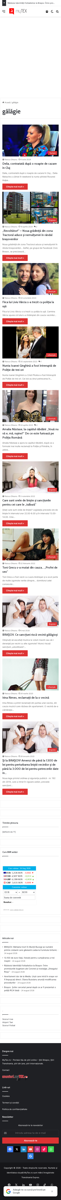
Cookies (6, 1096)
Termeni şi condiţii (10, 1102)
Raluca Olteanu (11, 159)
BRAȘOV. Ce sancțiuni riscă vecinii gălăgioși (30, 634)
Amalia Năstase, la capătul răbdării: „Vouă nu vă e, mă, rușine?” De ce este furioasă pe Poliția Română (30, 433)
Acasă (7, 102)
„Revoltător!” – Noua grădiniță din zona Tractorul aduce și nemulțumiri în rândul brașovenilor (27, 235)
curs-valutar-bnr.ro (16, 910)
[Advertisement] (30, 56)
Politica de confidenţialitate (14, 1109)
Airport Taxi (7, 1022)
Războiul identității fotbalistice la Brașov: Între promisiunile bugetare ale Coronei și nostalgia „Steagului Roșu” (30, 968)
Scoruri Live (7, 1019)
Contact (5, 1070)
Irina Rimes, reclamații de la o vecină (25, 697)
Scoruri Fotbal (8, 1025)
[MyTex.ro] (19, 11)
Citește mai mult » (15, 186)
